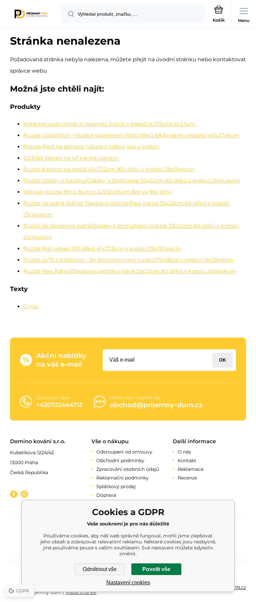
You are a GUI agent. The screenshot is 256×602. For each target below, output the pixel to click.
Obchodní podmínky (120, 460)
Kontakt (187, 460)
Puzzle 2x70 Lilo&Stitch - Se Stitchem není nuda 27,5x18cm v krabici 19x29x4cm (128, 260)
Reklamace (190, 469)
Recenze (187, 478)
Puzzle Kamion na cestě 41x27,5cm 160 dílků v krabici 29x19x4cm (108, 169)
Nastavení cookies (128, 582)
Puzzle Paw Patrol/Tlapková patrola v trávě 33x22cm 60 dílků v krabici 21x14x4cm (129, 271)
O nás (30, 306)
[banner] (31, 14)
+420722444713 (59, 405)
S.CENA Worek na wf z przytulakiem (71, 158)
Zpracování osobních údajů (127, 469)
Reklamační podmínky (122, 478)
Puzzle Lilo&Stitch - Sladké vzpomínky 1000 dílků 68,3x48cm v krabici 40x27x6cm (131, 135)
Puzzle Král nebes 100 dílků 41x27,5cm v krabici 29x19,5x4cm (102, 248)
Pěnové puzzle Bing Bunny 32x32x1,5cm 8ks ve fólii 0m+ (97, 192)
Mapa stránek (80, 592)
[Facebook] (13, 494)
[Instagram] (24, 494)
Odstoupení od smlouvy (124, 452)
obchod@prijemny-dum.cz (156, 405)
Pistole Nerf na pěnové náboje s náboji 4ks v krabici (91, 147)
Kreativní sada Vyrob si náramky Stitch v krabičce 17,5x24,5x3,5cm (109, 124)
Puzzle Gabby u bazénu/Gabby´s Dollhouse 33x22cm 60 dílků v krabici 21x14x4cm (131, 180)
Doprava (106, 495)
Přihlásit (222, 360)
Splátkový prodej (116, 486)
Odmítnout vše (100, 569)
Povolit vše (156, 569)
